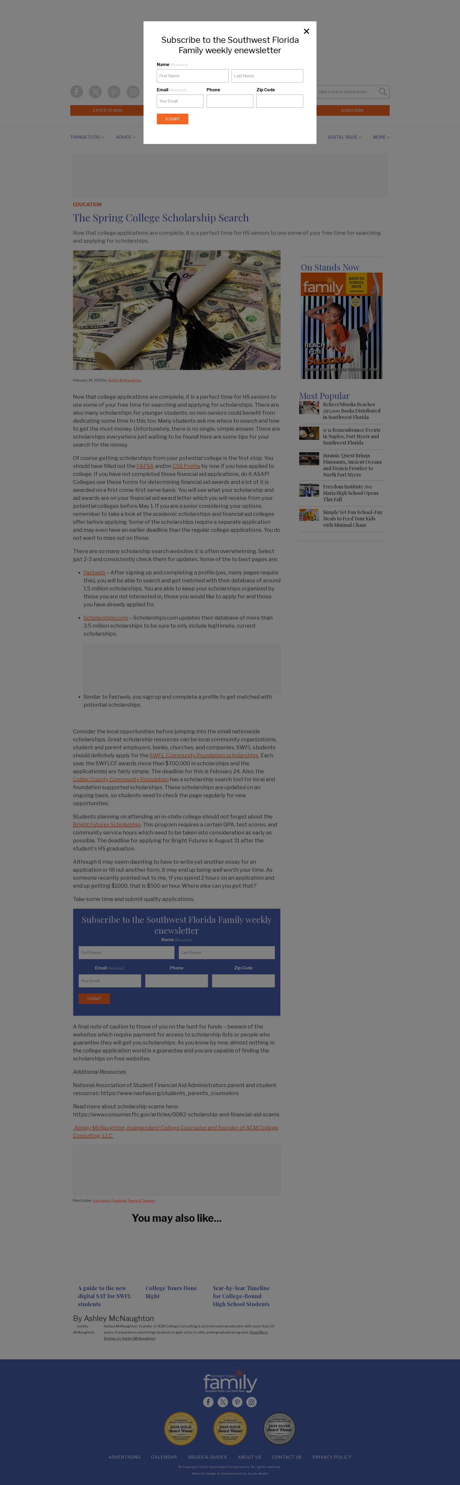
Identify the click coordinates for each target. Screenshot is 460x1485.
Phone (213, 89)
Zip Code (265, 89)
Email (171, 89)
